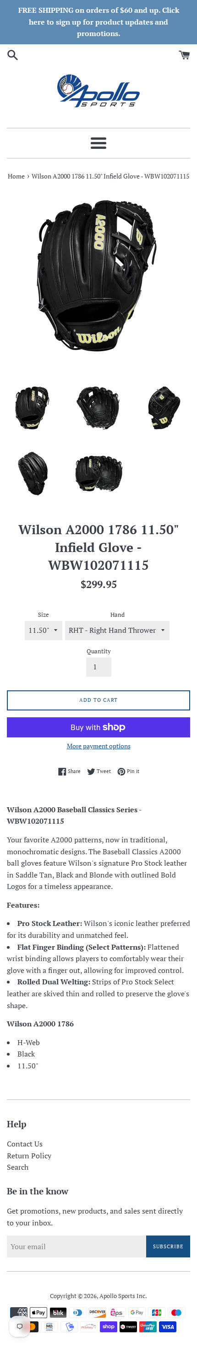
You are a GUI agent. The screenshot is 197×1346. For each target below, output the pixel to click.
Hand (117, 615)
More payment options (99, 745)
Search (17, 1167)
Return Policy (29, 1156)
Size (43, 615)
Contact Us (25, 1144)
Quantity (99, 651)
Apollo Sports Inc (122, 1296)
